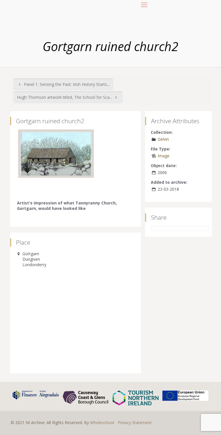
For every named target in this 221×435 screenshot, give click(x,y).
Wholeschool (102, 422)
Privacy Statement (135, 422)
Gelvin (163, 139)
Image (163, 155)
